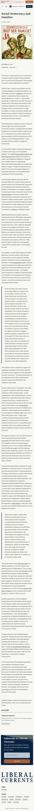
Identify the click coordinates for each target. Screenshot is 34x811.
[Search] (6, 6)
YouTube (16, 802)
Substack (18, 799)
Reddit (11, 799)
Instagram (19, 796)
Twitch (9, 802)
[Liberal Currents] (17, 777)
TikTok (3, 802)
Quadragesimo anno (18, 262)
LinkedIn (26, 796)
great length (16, 503)
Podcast (4, 789)
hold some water (22, 563)
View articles (5, 723)
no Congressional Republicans (20, 647)
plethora (14, 209)
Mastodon (4, 799)
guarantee (4, 441)
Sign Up (29, 6)
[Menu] (2, 6)
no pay (15, 448)
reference (19, 93)
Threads (25, 799)
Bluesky (3, 796)
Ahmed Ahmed (5, 22)
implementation (6, 194)
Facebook (11, 796)
